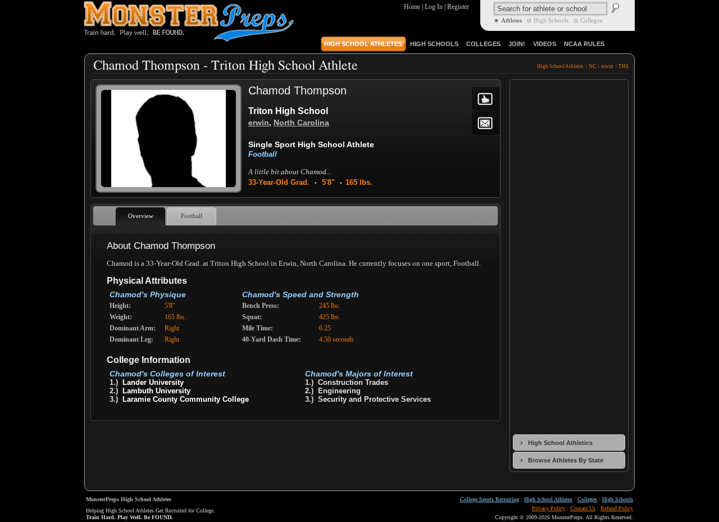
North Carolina (301, 122)
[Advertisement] (294, 452)
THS (623, 66)
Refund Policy (616, 508)
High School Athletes (560, 66)
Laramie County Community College (185, 399)
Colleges (587, 499)
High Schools (617, 499)
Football (262, 154)
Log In (434, 7)
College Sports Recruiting (489, 499)
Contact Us (582, 508)
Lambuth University (156, 391)
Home (412, 7)
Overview (140, 216)
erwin (607, 66)
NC (592, 66)
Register (458, 7)
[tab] (569, 442)
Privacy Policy (548, 508)
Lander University (153, 382)
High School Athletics (560, 442)
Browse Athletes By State (565, 460)
